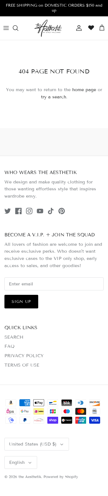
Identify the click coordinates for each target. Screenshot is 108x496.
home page (84, 89)
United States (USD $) (32, 444)
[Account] (77, 28)
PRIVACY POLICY (23, 355)
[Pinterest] (61, 211)
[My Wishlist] (90, 28)
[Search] (18, 28)
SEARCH (13, 337)
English (17, 462)
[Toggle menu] (6, 28)
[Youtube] (40, 211)
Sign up (21, 301)
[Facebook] (18, 211)
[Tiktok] (51, 211)
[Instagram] (29, 211)
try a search (53, 96)
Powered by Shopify (60, 477)
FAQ (9, 346)
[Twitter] (7, 211)
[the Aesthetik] (48, 28)
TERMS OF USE (21, 365)
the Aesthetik (30, 477)
